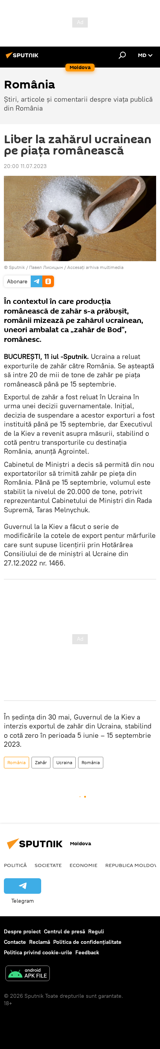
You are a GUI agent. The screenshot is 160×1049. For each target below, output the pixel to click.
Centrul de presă (64, 931)
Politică (15, 865)
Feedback (87, 952)
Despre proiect (22, 931)
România (16, 762)
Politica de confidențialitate (87, 941)
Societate (48, 865)
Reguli (96, 931)
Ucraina (64, 762)
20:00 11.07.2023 (25, 166)
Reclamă (39, 941)
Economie (83, 865)
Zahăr (41, 762)
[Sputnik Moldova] (23, 58)
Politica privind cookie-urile (38, 952)
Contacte (15, 941)
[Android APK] (27, 974)
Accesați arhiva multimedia (95, 267)
